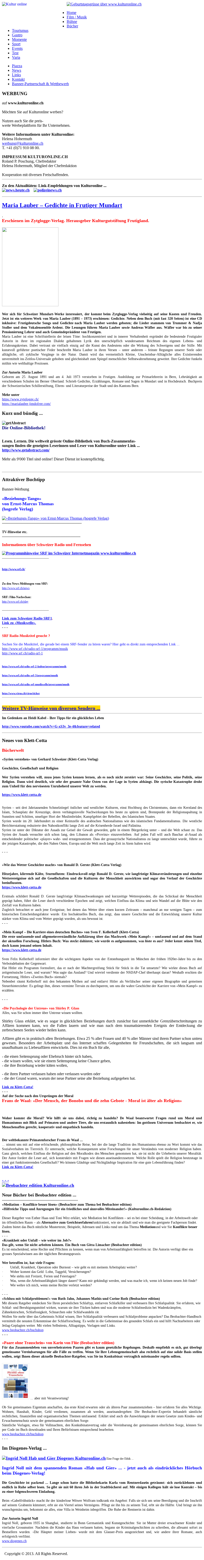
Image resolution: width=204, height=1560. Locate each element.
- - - (5, 1180)
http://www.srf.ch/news (16, 588)
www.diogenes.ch (14, 1541)
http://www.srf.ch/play (15, 601)
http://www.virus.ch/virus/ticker (21, 693)
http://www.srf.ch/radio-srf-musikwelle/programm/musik (35, 684)
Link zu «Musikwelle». (19, 623)
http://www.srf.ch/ (13, 569)
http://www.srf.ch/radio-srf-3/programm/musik (30, 675)
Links (16, 75)
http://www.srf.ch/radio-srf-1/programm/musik (35, 649)
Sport (16, 44)
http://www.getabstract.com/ (26, 450)
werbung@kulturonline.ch (22, 143)
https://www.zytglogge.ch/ (20, 399)
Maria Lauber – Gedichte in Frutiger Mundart (62, 205)
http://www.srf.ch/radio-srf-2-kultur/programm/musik (34, 666)
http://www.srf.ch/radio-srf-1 (22, 653)
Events (17, 48)
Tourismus (20, 30)
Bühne (72, 21)
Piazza (17, 66)
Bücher (72, 26)
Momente (19, 39)
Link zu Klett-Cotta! (17, 1087)
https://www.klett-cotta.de (21, 795)
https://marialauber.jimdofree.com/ (26, 404)
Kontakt (18, 79)
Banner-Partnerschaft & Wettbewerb (40, 84)
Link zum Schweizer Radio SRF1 (27, 618)
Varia (16, 57)
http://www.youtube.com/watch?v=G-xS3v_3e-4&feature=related (51, 726)
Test (15, 53)
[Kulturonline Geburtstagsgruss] (104, 4)
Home (71, 12)
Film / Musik (77, 17)
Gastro (17, 35)
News (16, 70)
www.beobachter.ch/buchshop (23, 1330)
